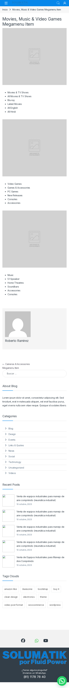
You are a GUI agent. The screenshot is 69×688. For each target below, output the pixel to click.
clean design (11, 596)
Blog (11, 428)
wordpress (55, 605)
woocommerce (36, 605)
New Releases (15, 195)
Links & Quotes (16, 445)
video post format (13, 605)
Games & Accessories (19, 187)
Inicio (5, 9)
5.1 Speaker (13, 279)
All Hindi (12, 111)
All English (13, 107)
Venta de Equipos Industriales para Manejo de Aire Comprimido (40, 559)
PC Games (13, 191)
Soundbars (13, 286)
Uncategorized (16, 467)
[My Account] (65, 3)
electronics (29, 596)
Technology (15, 462)
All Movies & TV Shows (19, 96)
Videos (12, 473)
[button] (62, 681)
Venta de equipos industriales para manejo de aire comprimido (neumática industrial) (40, 498)
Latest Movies (15, 104)
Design (12, 434)
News (11, 450)
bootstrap (43, 589)
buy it (56, 589)
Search (58, 3)
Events (12, 439)
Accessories (14, 203)
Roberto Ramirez (17, 341)
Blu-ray (11, 100)
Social (12, 456)
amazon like (10, 589)
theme (43, 596)
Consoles (12, 199)
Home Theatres (16, 282)
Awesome (27, 589)
